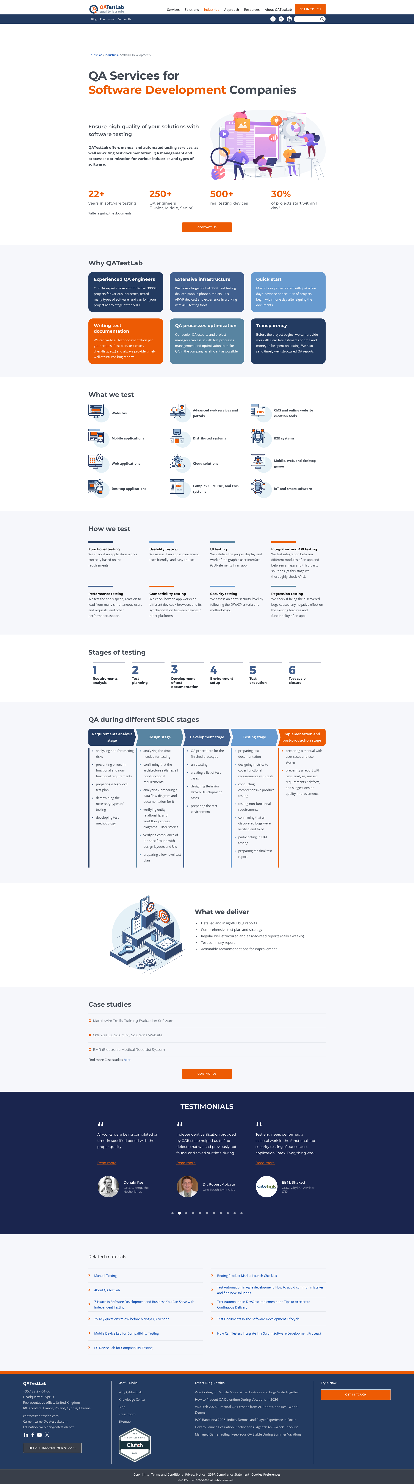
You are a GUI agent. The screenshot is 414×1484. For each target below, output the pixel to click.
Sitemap (125, 1421)
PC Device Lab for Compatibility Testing (123, 1348)
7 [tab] (214, 1213)
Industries (111, 55)
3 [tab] (186, 1213)
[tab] (112, 737)
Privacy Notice (195, 1474)
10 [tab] (235, 1213)
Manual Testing (105, 1275)
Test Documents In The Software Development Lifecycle (258, 1319)
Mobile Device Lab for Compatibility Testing (126, 1333)
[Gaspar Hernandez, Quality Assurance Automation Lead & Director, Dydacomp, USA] (317, 1186)
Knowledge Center (132, 1399)
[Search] (322, 19)
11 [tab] (241, 1213)
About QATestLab (107, 1290)
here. (127, 1059)
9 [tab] (228, 1213)
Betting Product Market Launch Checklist (247, 1275)
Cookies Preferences (266, 1474)
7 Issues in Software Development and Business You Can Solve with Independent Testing (144, 1304)
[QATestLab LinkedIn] (289, 19)
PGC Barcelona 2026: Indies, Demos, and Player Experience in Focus (245, 1419)
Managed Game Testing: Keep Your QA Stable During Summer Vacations (248, 1434)
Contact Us (124, 19)
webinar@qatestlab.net (56, 1427)
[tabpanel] (99, 1158)
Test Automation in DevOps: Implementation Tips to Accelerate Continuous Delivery (263, 1304)
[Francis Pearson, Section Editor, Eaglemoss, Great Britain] (158, 1186)
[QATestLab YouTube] (39, 1435)
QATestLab (95, 55)
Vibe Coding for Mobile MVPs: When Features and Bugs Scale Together (247, 1392)
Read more (157, 1163)
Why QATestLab (130, 1392)
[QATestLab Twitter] (281, 19)
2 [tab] (179, 1213)
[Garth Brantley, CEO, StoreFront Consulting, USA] (238, 1186)
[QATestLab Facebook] (273, 19)
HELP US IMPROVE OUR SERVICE (52, 1448)
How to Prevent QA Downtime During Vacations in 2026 (236, 1399)
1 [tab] (172, 1213)
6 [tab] (207, 1213)
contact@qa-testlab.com (41, 1416)
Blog (94, 19)
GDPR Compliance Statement (228, 1474)
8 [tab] (221, 1213)
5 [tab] (200, 1213)
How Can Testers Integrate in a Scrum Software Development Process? (269, 1333)
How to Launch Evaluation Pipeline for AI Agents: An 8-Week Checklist (246, 1427)
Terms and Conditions (167, 1474)
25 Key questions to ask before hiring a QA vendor (131, 1319)
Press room (107, 19)
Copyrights (141, 1474)
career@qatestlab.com (50, 1421)
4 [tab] (193, 1213)
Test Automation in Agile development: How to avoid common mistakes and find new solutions (270, 1290)
